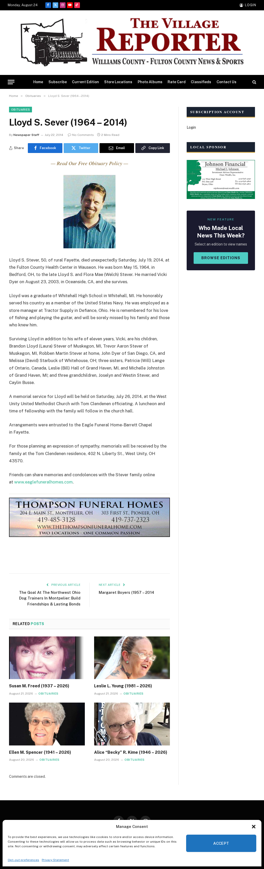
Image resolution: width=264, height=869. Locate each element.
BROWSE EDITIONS (220, 258)
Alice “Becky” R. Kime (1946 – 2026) (130, 752)
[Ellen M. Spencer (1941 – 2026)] (47, 724)
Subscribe (57, 82)
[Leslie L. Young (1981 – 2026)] (132, 657)
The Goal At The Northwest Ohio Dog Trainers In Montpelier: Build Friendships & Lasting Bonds (49, 598)
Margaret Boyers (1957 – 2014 (126, 592)
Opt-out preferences (23, 860)
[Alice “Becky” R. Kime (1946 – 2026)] (132, 724)
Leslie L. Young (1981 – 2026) (123, 685)
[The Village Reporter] (132, 43)
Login (191, 127)
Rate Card (177, 82)
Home (38, 82)
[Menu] (11, 82)
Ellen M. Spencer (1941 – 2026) (40, 752)
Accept (221, 843)
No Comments (83, 135)
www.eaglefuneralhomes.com (43, 482)
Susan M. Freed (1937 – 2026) (39, 685)
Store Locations (118, 82)
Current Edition (85, 82)
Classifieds (201, 82)
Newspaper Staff (26, 135)
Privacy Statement (55, 860)
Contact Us (226, 82)
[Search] (253, 82)
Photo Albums (150, 82)
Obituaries (20, 109)
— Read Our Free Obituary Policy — (89, 163)
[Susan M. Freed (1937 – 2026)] (47, 657)
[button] (253, 826)
